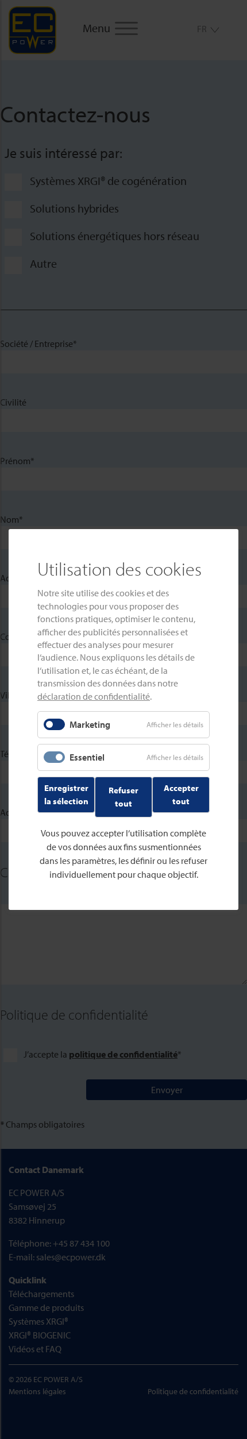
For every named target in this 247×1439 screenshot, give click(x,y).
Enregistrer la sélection (66, 794)
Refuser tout (123, 797)
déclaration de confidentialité (93, 695)
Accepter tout (181, 794)
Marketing (90, 724)
